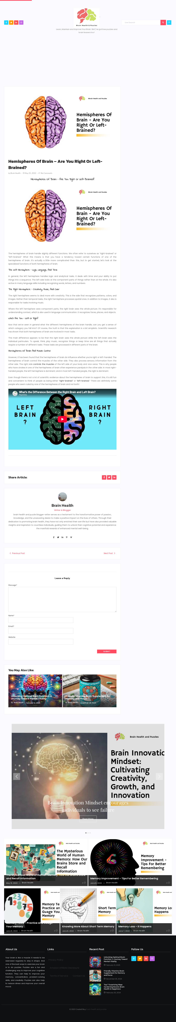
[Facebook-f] (6, 22)
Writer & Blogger (62, 510)
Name (11, 615)
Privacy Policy (55, 959)
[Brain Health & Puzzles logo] (87, 18)
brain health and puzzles (96, 1009)
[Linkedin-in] (16, 22)
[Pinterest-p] (66, 537)
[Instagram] (21, 22)
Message (12, 585)
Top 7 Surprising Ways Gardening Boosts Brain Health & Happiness (114, 987)
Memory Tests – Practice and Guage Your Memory (29, 924)
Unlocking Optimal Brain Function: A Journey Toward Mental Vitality (31, 697)
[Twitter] (11, 22)
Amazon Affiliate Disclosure (64, 967)
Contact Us (79, 975)
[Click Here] (169, 22)
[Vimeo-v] (71, 537)
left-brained (83, 380)
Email (11, 626)
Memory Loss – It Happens (134, 926)
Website (11, 637)
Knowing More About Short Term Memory (88, 926)
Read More (88, 818)
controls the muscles (43, 364)
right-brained (66, 380)
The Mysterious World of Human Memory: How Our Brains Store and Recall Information (45, 876)
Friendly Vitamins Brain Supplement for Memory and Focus (87, 697)
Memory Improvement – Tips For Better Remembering (124, 878)
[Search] (163, 22)
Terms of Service (59, 975)
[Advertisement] (88, 58)
